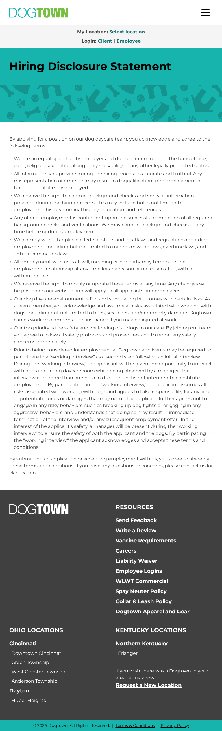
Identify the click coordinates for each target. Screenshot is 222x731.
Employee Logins (139, 571)
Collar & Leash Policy (144, 601)
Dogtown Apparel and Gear (153, 611)
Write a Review (136, 530)
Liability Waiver (136, 561)
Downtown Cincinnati (37, 653)
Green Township (30, 662)
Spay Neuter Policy (141, 591)
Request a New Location (149, 685)
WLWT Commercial (142, 581)
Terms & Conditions (135, 725)
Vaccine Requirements (146, 540)
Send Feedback (136, 520)
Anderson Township (35, 681)
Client (105, 41)
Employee (128, 41)
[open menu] (205, 12)
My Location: (111, 31)
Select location (127, 31)
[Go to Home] (38, 13)
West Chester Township (39, 672)
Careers (126, 551)
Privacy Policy (175, 725)
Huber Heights (29, 700)
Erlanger (128, 653)
